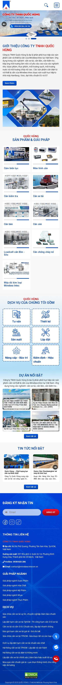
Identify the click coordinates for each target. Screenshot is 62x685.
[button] (26, 38)
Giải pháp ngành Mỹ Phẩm (14, 590)
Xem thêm (9, 83)
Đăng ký (50, 512)
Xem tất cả (31, 436)
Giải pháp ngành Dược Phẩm (15, 581)
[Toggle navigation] (56, 5)
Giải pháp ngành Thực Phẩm (15, 600)
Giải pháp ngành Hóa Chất (14, 585)
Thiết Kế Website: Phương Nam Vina (43, 682)
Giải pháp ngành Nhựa (12, 595)
